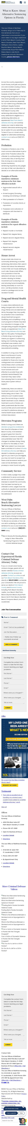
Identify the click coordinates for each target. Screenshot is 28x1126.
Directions (6, 839)
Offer (3, 716)
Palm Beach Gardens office (13, 578)
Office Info (18, 1066)
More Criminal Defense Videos (14, 888)
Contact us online (14, 575)
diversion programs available (11, 427)
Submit (8, 708)
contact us (5, 137)
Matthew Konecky (9, 650)
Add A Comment (11, 644)
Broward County (16, 587)
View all (4, 807)
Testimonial (6, 791)
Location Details (8, 835)
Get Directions (15, 1080)
